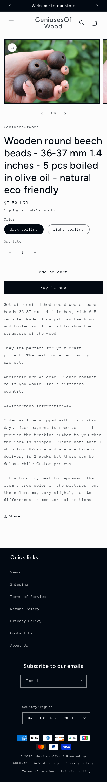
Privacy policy (80, 763)
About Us (19, 645)
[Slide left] (42, 113)
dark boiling (24, 229)
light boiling (68, 229)
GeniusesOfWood (51, 756)
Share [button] (15, 516)
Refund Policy (24, 609)
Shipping (11, 210)
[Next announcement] (97, 5)
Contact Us (21, 633)
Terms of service (38, 771)
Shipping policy (76, 771)
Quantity (13, 241)
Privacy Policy (26, 621)
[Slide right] (65, 113)
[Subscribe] (80, 681)
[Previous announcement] (10, 5)
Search (17, 572)
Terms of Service (28, 597)
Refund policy (47, 763)
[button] (11, 23)
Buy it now (54, 287)
